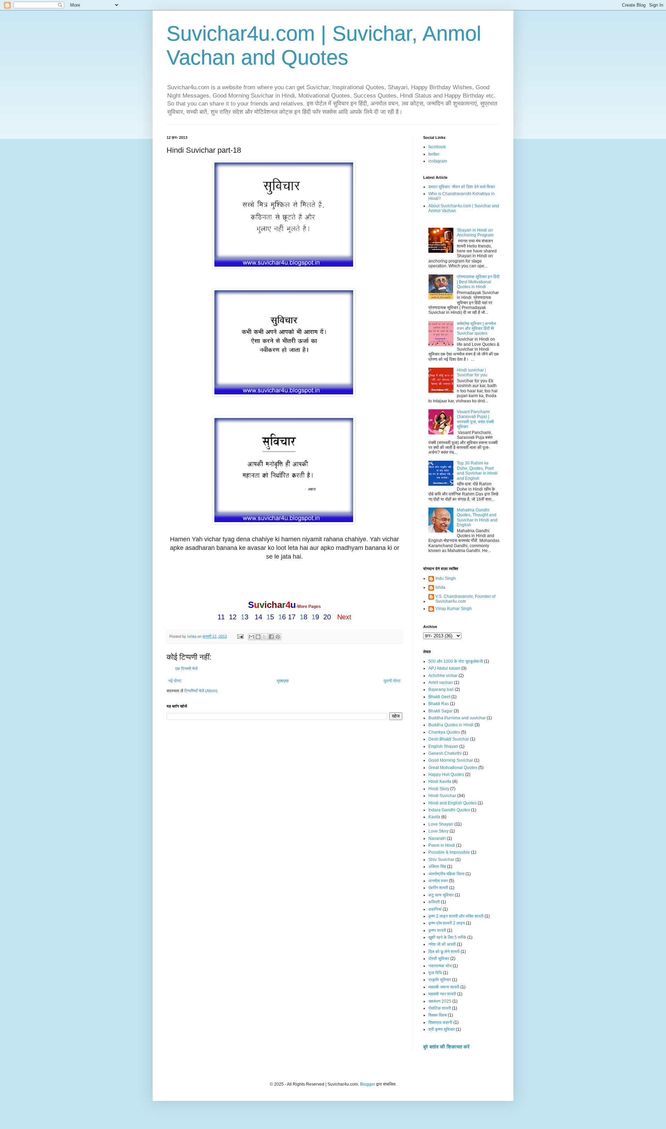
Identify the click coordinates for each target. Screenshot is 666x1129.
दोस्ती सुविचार (438, 958)
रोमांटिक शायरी (439, 1008)
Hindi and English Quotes (452, 803)
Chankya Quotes (444, 732)
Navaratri (437, 838)
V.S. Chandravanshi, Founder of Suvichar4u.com (465, 599)
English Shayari (443, 746)
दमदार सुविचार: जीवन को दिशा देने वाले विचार (461, 186)
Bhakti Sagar (440, 711)
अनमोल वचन (438, 880)
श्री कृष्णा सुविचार (441, 1029)
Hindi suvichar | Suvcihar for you (472, 372)
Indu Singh (445, 578)
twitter (433, 154)
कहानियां (435, 909)
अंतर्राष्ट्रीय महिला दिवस (446, 873)
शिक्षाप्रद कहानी (440, 1022)
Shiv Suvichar (441, 859)
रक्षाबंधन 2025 (439, 1001)
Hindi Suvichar (442, 795)
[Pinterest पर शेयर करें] (277, 636)
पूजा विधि (435, 972)
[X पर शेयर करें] (264, 636)
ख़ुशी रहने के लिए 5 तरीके (447, 937)
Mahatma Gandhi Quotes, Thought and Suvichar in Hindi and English (477, 517)
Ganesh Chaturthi (445, 753)
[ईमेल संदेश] (240, 636)
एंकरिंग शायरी (438, 887)
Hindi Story (438, 788)
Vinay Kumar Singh (453, 608)
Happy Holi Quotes (446, 774)
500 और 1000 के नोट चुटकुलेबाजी (455, 661)
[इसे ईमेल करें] (251, 636)
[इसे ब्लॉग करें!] (258, 636)
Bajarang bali (441, 689)
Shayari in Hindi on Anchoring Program (475, 232)
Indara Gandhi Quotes (449, 810)
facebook (437, 146)
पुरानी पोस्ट (392, 680)
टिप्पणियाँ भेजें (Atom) (200, 690)
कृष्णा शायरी (437, 930)
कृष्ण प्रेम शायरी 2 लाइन (446, 923)
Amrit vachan (440, 682)
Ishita (440, 587)
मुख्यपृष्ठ (283, 680)
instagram (437, 161)
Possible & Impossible (449, 852)
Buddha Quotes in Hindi (450, 724)
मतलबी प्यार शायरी (442, 994)
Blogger (367, 1084)
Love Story (438, 831)
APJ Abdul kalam (444, 668)
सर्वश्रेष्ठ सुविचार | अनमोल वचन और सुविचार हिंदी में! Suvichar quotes (476, 328)
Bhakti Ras (438, 703)
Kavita (434, 816)
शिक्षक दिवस (437, 1015)
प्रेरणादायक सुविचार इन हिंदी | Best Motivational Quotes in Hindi (478, 281)
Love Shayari (440, 824)
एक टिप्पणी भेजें (186, 668)
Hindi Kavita (439, 781)
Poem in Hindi (441, 845)
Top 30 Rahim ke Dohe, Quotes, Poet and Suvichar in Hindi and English (477, 470)
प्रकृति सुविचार (439, 979)
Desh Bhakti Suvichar (448, 739)
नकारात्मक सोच (440, 965)
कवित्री (434, 902)
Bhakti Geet (439, 696)
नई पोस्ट (174, 680)
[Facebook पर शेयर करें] (271, 636)
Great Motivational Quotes (452, 767)
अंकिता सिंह (437, 866)
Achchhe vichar (443, 675)
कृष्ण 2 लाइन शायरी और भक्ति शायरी (456, 916)
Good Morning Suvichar (450, 760)
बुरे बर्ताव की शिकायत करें (446, 1046)
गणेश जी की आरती (442, 944)
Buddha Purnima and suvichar (457, 718)
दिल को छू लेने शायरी (444, 951)
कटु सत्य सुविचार (441, 895)
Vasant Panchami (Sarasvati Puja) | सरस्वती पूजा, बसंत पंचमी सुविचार (475, 419)
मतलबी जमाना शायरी (443, 987)
